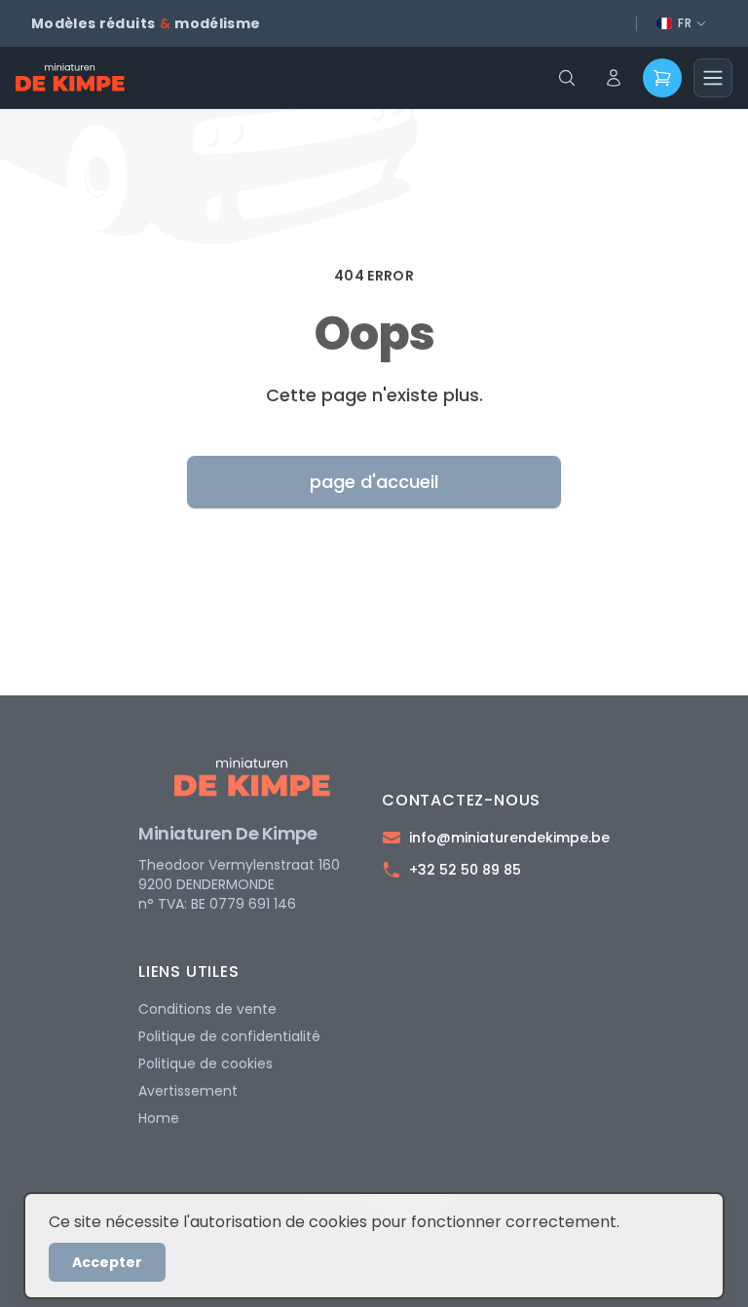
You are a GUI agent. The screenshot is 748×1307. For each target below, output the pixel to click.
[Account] (613, 77)
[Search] (566, 77)
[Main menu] (712, 77)
